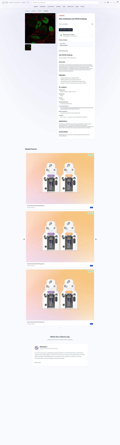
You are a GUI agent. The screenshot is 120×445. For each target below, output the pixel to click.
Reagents (36, 6)
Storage (77, 6)
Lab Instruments (50, 6)
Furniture (82, 6)
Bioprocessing (70, 6)
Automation (58, 6)
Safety (64, 6)
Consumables (42, 6)
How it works (17, 2)
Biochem (39, 10)
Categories (23, 2)
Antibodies (46, 10)
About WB (11, 2)
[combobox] (66, 2)
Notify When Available (66, 29)
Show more (38, 362)
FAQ (28, 2)
